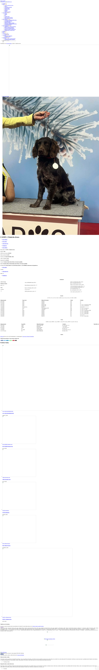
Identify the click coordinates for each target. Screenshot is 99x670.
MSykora (1, 336)
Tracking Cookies (6, 661)
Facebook (5, 668)
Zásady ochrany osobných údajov (38, 626)
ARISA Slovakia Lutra (6, 477)
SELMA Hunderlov (5, 510)
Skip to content (2, 0)
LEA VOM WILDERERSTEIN (7, 411)
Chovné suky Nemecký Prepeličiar (28, 336)
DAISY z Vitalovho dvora (6, 617)
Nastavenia (19, 655)
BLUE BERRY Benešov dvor (7, 444)
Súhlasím (1, 627)
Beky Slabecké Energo (6, 543)
